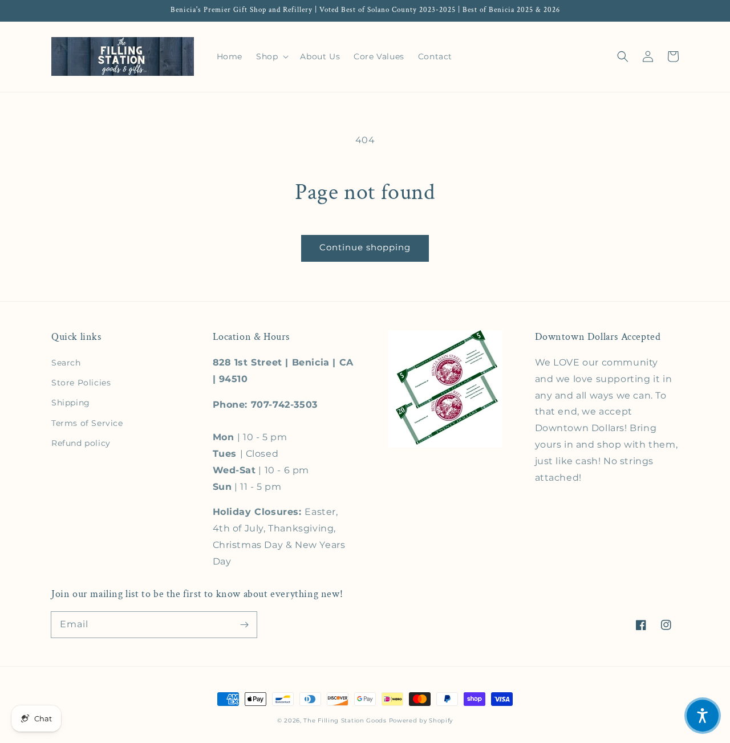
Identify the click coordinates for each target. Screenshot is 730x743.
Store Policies (81, 382)
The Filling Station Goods (345, 720)
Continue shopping (365, 247)
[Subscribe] (244, 624)
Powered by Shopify (421, 720)
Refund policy (81, 443)
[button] (622, 56)
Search (66, 363)
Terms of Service (87, 423)
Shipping (70, 402)
